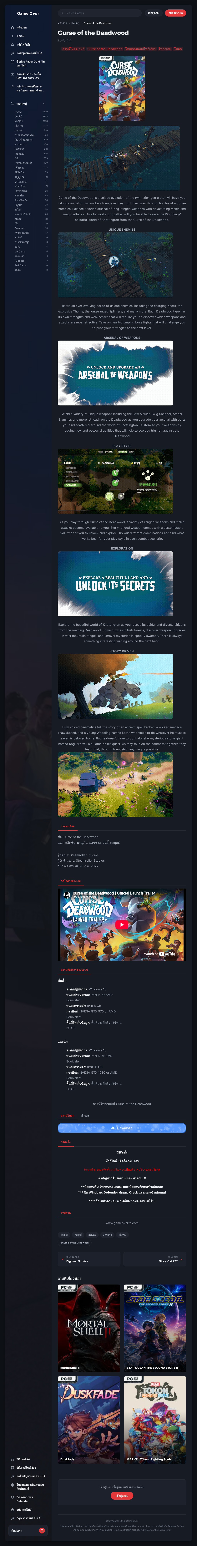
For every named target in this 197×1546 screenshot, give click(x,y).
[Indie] (75, 23)
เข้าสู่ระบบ (153, 12)
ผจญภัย (92, 1234)
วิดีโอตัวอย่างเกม (71, 881)
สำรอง (85, 1115)
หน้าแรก (62, 23)
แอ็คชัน (122, 1234)
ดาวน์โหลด (67, 1115)
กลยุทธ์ (78, 1234)
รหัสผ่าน (66, 1212)
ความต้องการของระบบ (74, 969)
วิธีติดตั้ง (66, 1142)
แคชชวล (107, 1234)
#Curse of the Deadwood (75, 1242)
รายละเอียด (67, 826)
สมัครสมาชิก (176, 12)
